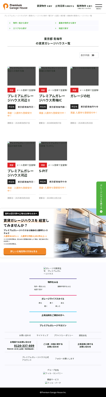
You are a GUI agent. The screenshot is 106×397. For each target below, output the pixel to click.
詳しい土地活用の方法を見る (23, 251)
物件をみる (53, 282)
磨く (46, 306)
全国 (57, 15)
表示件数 (85, 55)
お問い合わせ (25, 335)
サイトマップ (42, 335)
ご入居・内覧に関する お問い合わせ (53, 345)
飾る (40, 303)
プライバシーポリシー (63, 335)
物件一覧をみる (40, 286)
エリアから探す (20, 28)
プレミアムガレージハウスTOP (15, 15)
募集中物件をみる (64, 286)
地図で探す (63, 28)
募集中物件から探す (67, 22)
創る (62, 303)
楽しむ (57, 306)
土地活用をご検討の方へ (53, 315)
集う (51, 303)
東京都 (62, 15)
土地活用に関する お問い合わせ (85, 345)
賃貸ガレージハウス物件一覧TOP (41, 15)
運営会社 (83, 335)
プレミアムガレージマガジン (53, 325)
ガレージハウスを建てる (101, 196)
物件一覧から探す (21, 22)
